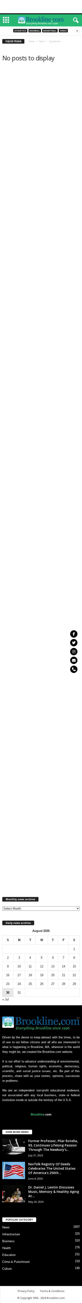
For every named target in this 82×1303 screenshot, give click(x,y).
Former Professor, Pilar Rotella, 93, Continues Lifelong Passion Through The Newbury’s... (53, 1145)
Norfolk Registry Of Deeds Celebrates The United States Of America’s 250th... (51, 1168)
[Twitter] (73, 642)
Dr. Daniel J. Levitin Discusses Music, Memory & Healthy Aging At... (53, 1191)
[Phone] (73, 669)
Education (8, 1255)
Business (8, 1241)
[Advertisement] (41, 6)
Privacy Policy (26, 1291)
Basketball (49, 30)
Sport (42, 41)
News (6, 1227)
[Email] (73, 660)
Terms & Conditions (52, 1291)
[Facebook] (73, 634)
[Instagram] (73, 651)
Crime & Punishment (16, 1262)
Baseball (35, 30)
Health (6, 1248)
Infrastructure (11, 1234)
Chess (63, 30)
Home (31, 41)
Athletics (20, 30)
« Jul (5, 999)
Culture (7, 1268)
